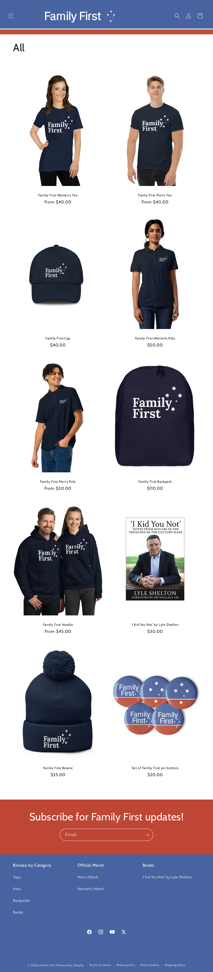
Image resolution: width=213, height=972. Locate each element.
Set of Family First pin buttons (155, 767)
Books (18, 912)
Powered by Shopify (70, 965)
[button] (11, 16)
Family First (47, 965)
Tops (17, 877)
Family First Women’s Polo (155, 338)
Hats (17, 888)
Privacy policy (126, 965)
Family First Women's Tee (58, 195)
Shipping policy (175, 965)
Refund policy (149, 965)
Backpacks (21, 900)
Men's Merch (88, 877)
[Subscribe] (147, 835)
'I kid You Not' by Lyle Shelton (167, 877)
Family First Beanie (58, 767)
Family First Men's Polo (58, 481)
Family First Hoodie (58, 624)
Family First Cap (57, 338)
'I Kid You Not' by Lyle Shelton (155, 624)
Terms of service (100, 965)
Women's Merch (91, 888)
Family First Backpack (155, 481)
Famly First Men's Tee (155, 195)
